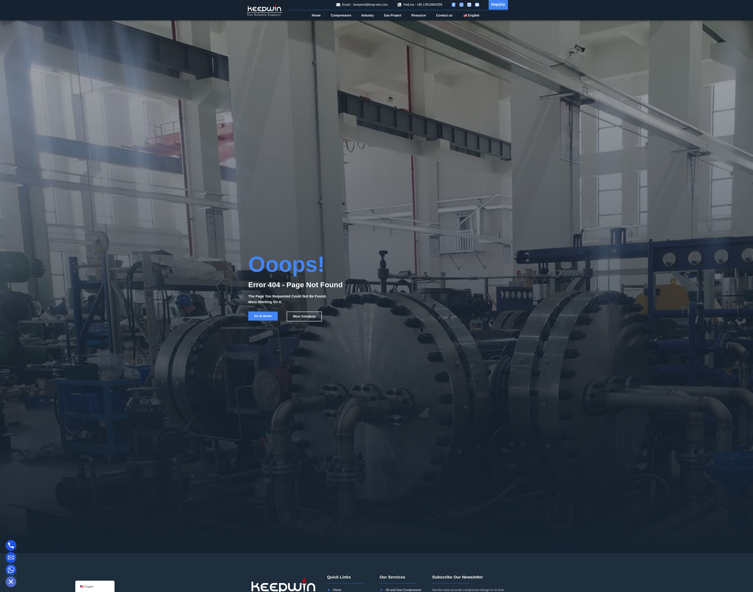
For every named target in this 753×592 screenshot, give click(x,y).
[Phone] (11, 545)
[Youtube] (477, 5)
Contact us (444, 15)
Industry (367, 15)
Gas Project (392, 15)
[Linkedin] (469, 5)
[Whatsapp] (11, 569)
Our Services (392, 577)
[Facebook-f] (454, 5)
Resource (418, 15)
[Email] (11, 557)
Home (316, 15)
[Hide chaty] (11, 582)
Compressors (341, 15)
